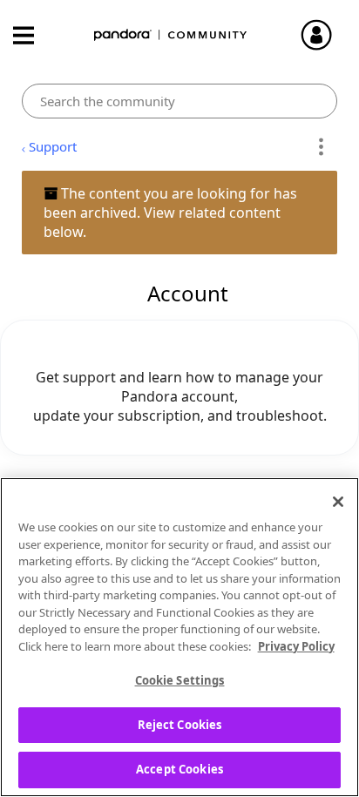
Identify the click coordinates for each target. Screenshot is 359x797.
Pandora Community (170, 35)
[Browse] (32, 35)
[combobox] (179, 101)
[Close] (338, 502)
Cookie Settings (180, 680)
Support (53, 146)
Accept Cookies (179, 769)
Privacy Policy (296, 646)
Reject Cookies (180, 725)
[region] (179, 637)
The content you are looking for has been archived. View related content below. (170, 212)
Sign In (324, 34)
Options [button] (321, 147)
